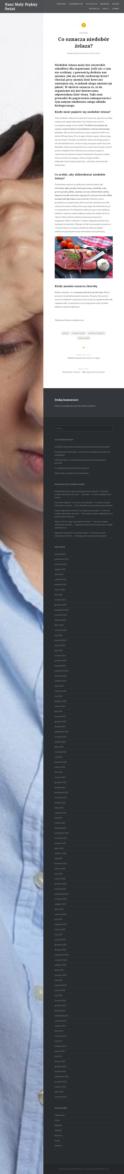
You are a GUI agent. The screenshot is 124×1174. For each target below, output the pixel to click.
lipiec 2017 (59, 1031)
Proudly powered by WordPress (70, 1169)
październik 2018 (62, 955)
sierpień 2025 (60, 569)
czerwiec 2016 (60, 1097)
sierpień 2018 (60, 965)
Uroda (115, 4)
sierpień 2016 (60, 1087)
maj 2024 (58, 635)
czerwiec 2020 (60, 853)
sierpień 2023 (60, 681)
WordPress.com (103, 1169)
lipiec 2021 (59, 808)
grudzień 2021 (60, 782)
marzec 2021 (60, 823)
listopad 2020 (60, 828)
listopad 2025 (60, 554)
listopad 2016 (60, 1071)
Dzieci (105, 9)
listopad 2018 (60, 950)
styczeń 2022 (60, 777)
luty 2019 (58, 934)
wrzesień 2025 (61, 564)
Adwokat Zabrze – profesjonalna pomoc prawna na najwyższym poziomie (80, 461)
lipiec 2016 (59, 1092)
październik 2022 (62, 731)
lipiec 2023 (59, 686)
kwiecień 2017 (61, 1046)
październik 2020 (62, 833)
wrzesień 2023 (61, 676)
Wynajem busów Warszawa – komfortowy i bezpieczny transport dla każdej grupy (82, 453)
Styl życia (91, 4)
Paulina (79, 53)
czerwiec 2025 (60, 579)
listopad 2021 (60, 787)
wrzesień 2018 (61, 960)
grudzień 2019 (60, 884)
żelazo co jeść (83, 338)
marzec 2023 (60, 706)
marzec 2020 (60, 868)
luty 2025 (58, 594)
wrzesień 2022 (61, 737)
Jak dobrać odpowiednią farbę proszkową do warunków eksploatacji (82, 447)
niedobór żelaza (78, 333)
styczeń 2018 (60, 1000)
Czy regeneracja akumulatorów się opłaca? (72, 468)
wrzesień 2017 (61, 1021)
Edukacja (94, 9)
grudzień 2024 (60, 605)
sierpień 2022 (60, 742)
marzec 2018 (60, 990)
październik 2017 (62, 1016)
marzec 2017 (60, 1051)
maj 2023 (58, 696)
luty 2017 (58, 1056)
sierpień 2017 (60, 1026)
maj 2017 (58, 1041)
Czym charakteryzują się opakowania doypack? (94, 505)
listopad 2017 (60, 1010)
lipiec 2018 (59, 970)
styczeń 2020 (60, 879)
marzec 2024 (60, 645)
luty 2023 (58, 711)
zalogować (68, 406)
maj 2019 (58, 919)
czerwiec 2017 (60, 1036)
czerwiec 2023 (60, 691)
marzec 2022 (60, 767)
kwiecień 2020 (61, 863)
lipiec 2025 (59, 574)
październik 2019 (62, 894)
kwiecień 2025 (61, 584)
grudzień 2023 (60, 660)
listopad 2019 (60, 889)
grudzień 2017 (60, 1005)
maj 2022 (58, 757)
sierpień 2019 (60, 904)
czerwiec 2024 (60, 630)
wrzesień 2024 (61, 615)
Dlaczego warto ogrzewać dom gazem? (91, 536)
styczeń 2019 (60, 939)
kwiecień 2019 (61, 924)
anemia (65, 333)
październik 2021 (62, 792)
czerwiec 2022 (60, 752)
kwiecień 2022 (61, 762)
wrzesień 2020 (61, 838)
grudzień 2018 (60, 944)
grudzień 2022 (60, 721)
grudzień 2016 (60, 1066)
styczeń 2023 (60, 716)
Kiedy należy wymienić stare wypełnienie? (72, 473)
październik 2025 (62, 559)
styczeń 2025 (60, 600)
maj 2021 (58, 818)
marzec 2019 (60, 929)
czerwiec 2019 (60, 914)
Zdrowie (61, 4)
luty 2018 (58, 995)
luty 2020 (58, 874)
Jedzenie (104, 4)
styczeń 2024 (60, 655)
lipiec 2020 (59, 848)
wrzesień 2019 (61, 899)
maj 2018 (58, 980)
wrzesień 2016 (61, 1081)
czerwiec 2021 (60, 813)
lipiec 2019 (59, 909)
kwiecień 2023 (61, 701)
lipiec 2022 (59, 747)
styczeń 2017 (60, 1061)
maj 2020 (58, 858)
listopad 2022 (60, 726)
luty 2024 (58, 650)
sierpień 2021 (60, 802)
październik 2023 (62, 671)
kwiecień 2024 (61, 640)
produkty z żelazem (96, 333)
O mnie (115, 9)
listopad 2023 (60, 665)
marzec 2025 (60, 589)
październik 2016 (62, 1076)
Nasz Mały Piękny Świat (21, 6)
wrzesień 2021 (61, 797)
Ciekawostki (76, 4)
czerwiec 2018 (60, 975)
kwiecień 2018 (61, 985)
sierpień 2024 (60, 620)
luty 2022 (58, 772)
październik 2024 (62, 610)
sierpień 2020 (60, 843)
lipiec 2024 (59, 625)
